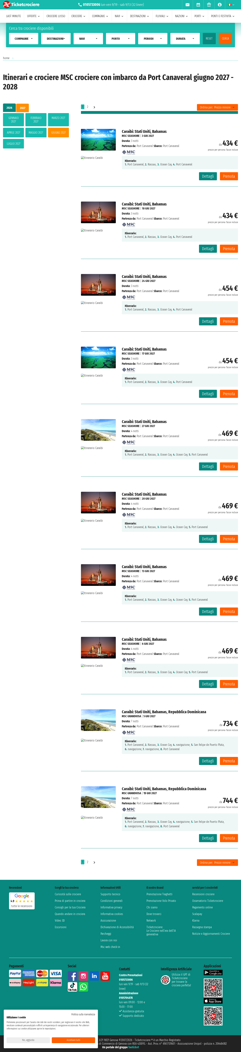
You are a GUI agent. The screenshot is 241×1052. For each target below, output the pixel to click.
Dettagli (208, 176)
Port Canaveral (145, 146)
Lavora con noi (109, 940)
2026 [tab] (9, 108)
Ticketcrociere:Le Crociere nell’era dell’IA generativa (161, 930)
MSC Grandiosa (131, 716)
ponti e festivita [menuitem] (221, 16)
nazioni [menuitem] (180, 16)
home (6, 58)
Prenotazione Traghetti (159, 894)
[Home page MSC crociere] (128, 151)
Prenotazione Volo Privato (161, 901)
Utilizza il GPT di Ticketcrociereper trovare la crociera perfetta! (181, 980)
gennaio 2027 (13, 119)
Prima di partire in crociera (70, 901)
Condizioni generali (112, 901)
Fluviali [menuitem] (160, 16)
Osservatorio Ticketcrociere (207, 901)
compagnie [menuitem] (98, 16)
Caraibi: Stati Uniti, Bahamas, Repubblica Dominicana (164, 711)
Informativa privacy (111, 907)
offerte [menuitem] (32, 16)
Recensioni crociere (203, 894)
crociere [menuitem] (76, 16)
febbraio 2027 (36, 119)
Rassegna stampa (202, 927)
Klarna (195, 920)
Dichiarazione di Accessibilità (117, 927)
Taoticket (133, 1047)
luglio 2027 (13, 143)
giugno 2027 (58, 132)
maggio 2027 (36, 132)
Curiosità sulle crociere (68, 894)
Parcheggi (106, 934)
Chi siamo (152, 907)
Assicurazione (108, 920)
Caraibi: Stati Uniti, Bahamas (144, 131)
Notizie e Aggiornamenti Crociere (211, 934)
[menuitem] (187, 4)
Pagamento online (202, 907)
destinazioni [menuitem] (138, 16)
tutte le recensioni (21, 906)
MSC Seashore (131, 136)
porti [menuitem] (197, 16)
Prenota (229, 176)
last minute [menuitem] (13, 16)
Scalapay (197, 914)
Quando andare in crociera (70, 914)
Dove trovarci (153, 914)
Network (151, 920)
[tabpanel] (36, 131)
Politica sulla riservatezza (83, 1014)
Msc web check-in (110, 947)
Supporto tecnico (110, 894)
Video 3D (60, 920)
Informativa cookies (112, 914)
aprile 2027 (13, 132)
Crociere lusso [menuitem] (56, 16)
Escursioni (60, 927)
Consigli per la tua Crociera (70, 907)
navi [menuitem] (117, 16)
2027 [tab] (22, 108)
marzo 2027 (58, 118)
